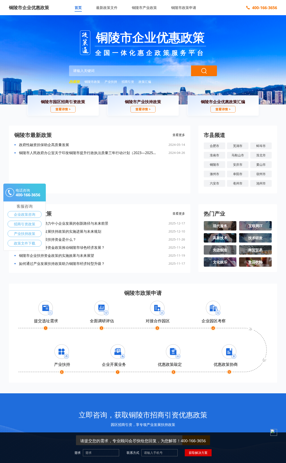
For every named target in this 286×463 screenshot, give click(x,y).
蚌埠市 (261, 146)
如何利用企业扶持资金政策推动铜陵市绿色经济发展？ (62, 247)
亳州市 (237, 183)
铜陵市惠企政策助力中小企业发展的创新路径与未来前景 (63, 223)
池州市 (261, 183)
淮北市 (261, 155)
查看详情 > (63, 109)
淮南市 (214, 155)
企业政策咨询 (24, 214)
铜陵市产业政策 (144, 7)
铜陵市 (214, 164)
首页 (78, 7)
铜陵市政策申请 (183, 7)
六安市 (214, 183)
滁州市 (214, 174)
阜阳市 (237, 174)
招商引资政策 (24, 224)
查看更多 (178, 135)
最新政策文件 (107, 7)
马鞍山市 (237, 155)
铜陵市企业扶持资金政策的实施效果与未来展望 (56, 255)
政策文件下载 (24, 243)
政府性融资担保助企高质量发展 (44, 144)
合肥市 (214, 146)
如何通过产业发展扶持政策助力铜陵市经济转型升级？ (62, 263)
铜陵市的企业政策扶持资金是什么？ (47, 239)
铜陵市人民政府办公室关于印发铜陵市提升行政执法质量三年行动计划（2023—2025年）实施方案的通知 (88, 152)
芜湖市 (237, 146)
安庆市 (237, 164)
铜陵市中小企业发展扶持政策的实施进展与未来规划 (60, 231)
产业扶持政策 (24, 233)
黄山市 (261, 164)
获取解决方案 (198, 452)
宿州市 (261, 174)
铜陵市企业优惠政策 (29, 7)
